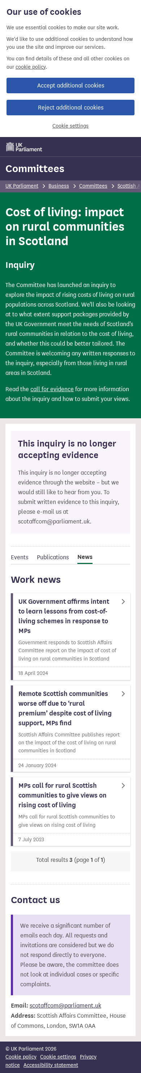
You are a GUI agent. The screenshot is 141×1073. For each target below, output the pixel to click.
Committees (34, 168)
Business (58, 186)
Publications (53, 557)
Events (19, 557)
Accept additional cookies (70, 85)
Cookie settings (70, 126)
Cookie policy (21, 1057)
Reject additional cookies (70, 107)
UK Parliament (21, 186)
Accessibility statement (51, 1065)
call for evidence (52, 389)
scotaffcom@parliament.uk (65, 1005)
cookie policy (31, 67)
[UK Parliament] (24, 147)
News (85, 557)
